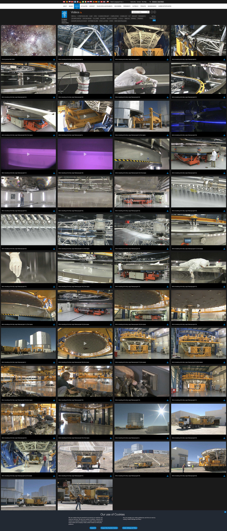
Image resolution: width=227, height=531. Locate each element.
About (65, 6)
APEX (95, 16)
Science (154, 1)
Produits (143, 6)
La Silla (121, 18)
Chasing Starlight (103, 16)
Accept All (93, 528)
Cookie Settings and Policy (130, 528)
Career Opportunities (164, 6)
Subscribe (133, 1)
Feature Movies (87, 18)
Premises (140, 18)
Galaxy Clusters (112, 18)
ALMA (90, 16)
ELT (129, 16)
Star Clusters (103, 21)
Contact (139, 1)
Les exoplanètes (76, 18)
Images (71, 6)
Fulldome (96, 18)
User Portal (161, 1)
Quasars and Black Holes (79, 21)
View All (73, 16)
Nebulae (127, 18)
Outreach (135, 6)
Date (154, 20)
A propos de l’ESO (83, 16)
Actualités (84, 6)
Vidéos (77, 6)
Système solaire (93, 21)
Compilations (115, 16)
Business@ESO (152, 6)
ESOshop (92, 6)
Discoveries (117, 6)
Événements (126, 6)
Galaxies (102, 18)
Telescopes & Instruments (104, 6)
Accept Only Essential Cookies (109, 528)
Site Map (144, 1)
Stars (111, 21)
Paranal (133, 18)
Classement (152, 18)
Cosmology (123, 16)
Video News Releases (120, 21)
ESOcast (134, 16)
